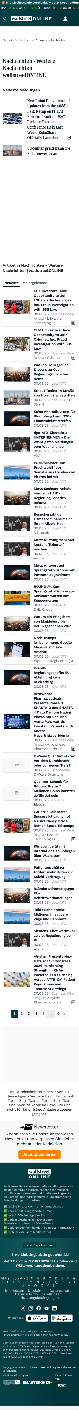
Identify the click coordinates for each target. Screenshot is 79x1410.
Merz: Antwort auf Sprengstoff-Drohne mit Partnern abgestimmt (54, 570)
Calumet (54, 358)
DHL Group (43, 609)
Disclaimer (37, 1290)
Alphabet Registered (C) (53, 661)
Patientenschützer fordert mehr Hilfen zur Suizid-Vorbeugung (53, 872)
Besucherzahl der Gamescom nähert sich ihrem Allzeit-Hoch (53, 519)
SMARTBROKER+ (63, 1227)
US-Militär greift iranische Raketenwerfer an (48, 151)
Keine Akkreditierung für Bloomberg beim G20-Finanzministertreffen (54, 416)
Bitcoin (39, 804)
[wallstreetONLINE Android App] (62, 1320)
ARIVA (57, 1334)
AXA (37, 455)
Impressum (14, 1290)
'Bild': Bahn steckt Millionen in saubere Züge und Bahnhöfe (51, 914)
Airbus (39, 558)
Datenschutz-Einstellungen (38, 1294)
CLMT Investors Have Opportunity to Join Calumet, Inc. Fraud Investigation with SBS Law (53, 339)
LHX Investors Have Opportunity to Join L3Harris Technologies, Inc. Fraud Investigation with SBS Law (54, 300)
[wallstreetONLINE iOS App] (37, 1320)
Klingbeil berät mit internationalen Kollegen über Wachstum (54, 851)
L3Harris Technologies (47, 320)
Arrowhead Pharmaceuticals (49, 746)
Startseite (8, 40)
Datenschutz (61, 1290)
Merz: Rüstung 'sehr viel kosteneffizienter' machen (54, 544)
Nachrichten (27, 40)
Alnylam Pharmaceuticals (47, 1000)
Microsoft (41, 533)
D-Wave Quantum (48, 774)
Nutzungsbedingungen (39, 1298)
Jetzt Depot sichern (39, 1245)
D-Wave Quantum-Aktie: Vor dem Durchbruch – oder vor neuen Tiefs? (54, 760)
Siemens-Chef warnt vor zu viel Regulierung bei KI (54, 935)
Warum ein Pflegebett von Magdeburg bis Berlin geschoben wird (53, 621)
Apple (38, 949)
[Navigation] (5, 19)
